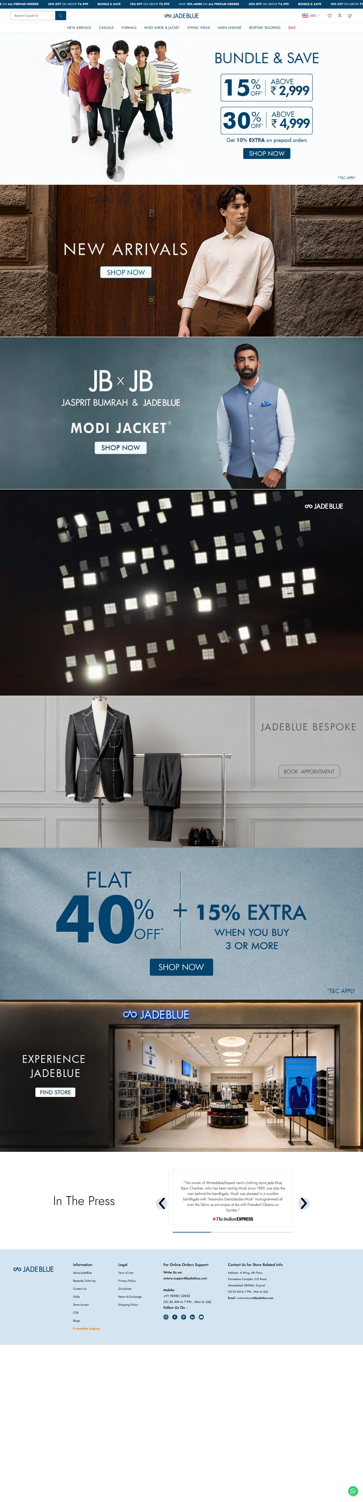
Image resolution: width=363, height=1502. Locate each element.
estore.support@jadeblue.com (185, 1278)
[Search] (38, 15)
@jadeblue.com (263, 1298)
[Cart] (349, 15)
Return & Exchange (130, 1297)
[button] (179, 175)
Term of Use (125, 1273)
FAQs (76, 1297)
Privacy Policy (127, 1281)
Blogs (76, 1321)
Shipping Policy (128, 1305)
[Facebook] (174, 1317)
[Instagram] (165, 1317)
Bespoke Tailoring (84, 1281)
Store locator (81, 1305)
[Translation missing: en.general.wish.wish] (329, 15)
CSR (76, 1313)
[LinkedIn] (192, 1317)
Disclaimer (125, 1289)
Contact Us (80, 1289)
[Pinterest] (183, 1317)
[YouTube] (201, 1317)
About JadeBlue (82, 1273)
